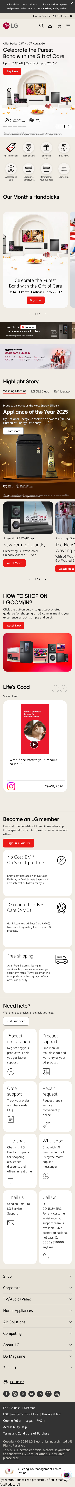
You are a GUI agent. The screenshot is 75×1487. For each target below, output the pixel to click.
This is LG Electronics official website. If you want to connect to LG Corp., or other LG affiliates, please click (36, 1454)
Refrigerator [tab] (62, 391)
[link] (37, 746)
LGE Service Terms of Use (20, 1414)
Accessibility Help (15, 1427)
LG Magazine (14, 1356)
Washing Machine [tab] (14, 391)
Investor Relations (42, 16)
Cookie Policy (12, 1420)
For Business (63, 16)
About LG (11, 1344)
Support (10, 1367)
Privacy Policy (51, 1414)
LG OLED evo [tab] (40, 391)
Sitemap (29, 1408)
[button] (41, 26)
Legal (29, 1420)
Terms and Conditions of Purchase (26, 1433)
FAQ (39, 1420)
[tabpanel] (37, 490)
